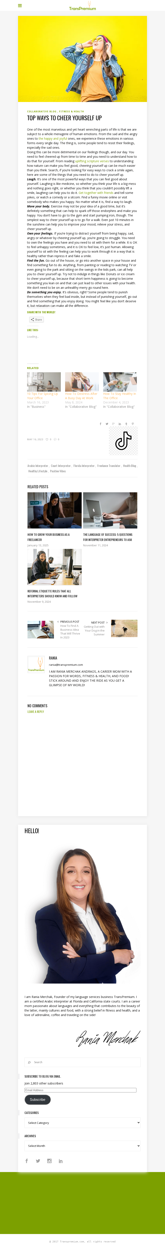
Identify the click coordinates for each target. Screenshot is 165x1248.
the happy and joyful (53, 138)
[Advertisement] (91, 1202)
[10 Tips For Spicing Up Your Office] (44, 382)
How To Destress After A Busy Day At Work (81, 396)
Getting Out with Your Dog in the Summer (94, 630)
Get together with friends (96, 193)
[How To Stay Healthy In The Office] (120, 382)
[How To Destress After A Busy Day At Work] (82, 382)
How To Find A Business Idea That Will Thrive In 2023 (70, 631)
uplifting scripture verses (92, 161)
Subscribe (37, 1099)
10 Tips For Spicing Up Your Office (42, 396)
